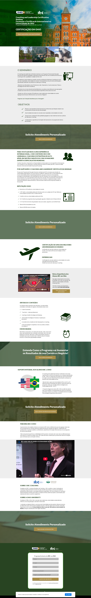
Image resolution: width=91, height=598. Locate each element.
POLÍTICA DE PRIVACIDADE (53, 583)
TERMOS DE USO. (38, 584)
